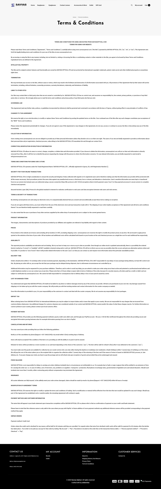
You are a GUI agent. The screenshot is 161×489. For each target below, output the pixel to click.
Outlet (48, 458)
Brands (48, 456)
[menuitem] (34, 5)
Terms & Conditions (88, 464)
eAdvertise (85, 482)
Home (74, 17)
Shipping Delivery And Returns (91, 458)
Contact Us (121, 456)
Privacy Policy (86, 461)
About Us (85, 456)
